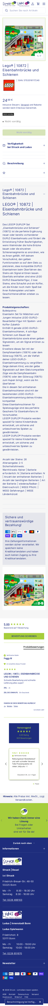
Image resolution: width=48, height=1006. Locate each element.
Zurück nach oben (22, 843)
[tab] (33, 647)
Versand (25, 105)
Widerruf (18, 997)
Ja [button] (5, 706)
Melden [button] (9, 706)
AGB (4, 994)
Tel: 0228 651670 (12, 953)
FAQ (26, 997)
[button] (38, 4)
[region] (24, 764)
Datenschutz (23, 994)
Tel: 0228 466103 (12, 900)
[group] (24, 624)
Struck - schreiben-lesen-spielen (24, 990)
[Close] (40, 1002)
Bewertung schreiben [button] (24, 636)
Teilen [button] (16, 706)
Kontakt (12, 994)
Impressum (7, 997)
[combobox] (24, 10)
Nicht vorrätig (24, 132)
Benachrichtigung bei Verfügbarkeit (22, 1001)
